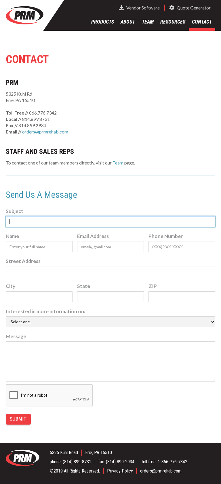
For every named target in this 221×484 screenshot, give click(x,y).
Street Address (23, 261)
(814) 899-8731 (77, 461)
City (10, 286)
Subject (14, 211)
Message (16, 336)
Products (102, 22)
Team (148, 22)
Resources (172, 22)
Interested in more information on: (45, 311)
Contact (202, 22)
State (83, 286)
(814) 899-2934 (120, 461)
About (128, 22)
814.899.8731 (36, 119)
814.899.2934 (32, 125)
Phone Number (165, 236)
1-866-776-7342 (172, 461)
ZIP (152, 286)
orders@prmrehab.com (45, 131)
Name (12, 236)
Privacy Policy (120, 471)
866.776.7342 (43, 112)
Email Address (93, 236)
